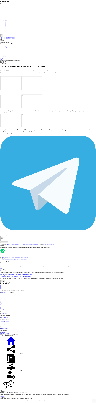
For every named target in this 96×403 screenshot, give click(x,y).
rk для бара (7, 9)
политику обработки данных (48, 244)
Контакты (7, 26)
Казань (4, 50)
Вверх (3, 281)
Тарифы (2, 302)
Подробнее (2, 396)
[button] (13, 353)
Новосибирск (5, 53)
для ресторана (3, 294)
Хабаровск (5, 56)
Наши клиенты (8, 24)
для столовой (3, 296)
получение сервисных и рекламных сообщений (29, 244)
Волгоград (5, 48)
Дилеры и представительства (10, 16)
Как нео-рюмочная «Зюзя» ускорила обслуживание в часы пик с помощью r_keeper (16, 264)
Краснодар (5, 51)
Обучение (7, 30)
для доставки (3, 300)
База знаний (5, 32)
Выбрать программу (9, 15)
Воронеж (4, 49)
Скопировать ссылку (4, 230)
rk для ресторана (8, 8)
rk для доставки (8, 14)
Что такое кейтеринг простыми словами (8, 270)
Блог (3, 31)
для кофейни (3, 299)
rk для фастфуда (8, 12)
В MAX (26, 293)
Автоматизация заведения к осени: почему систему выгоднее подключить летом (15, 276)
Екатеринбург (5, 47)
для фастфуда (3, 298)
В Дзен (31, 293)
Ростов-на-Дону (6, 54)
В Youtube (16, 293)
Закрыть (2, 245)
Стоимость (5, 17)
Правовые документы (9, 25)
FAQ (1, 307)
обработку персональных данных (12, 244)
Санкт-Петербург (6, 46)
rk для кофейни (8, 13)
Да (1, 39)
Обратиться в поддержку (5, 333)
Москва (4, 45)
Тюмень (4, 55)
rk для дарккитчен (8, 11)
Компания (4, 19)
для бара (2, 295)
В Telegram (10, 293)
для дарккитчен (4, 297)
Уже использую (5, 235)
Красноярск (5, 52)
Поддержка (5, 18)
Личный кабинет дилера (5, 309)
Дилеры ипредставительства (4, 306)
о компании (2, 284)
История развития (8, 22)
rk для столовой (8, 10)
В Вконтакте (4, 293)
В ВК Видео (21, 293)
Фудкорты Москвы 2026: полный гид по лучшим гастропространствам (13, 259)
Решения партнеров (4, 286)
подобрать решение (11, 37)
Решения (4, 5)
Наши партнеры (8, 23)
